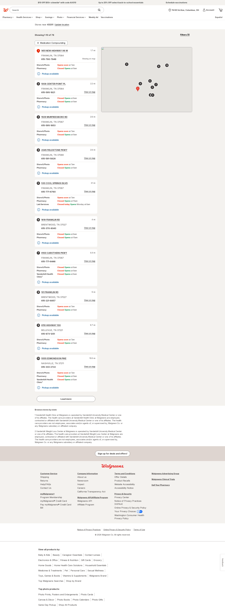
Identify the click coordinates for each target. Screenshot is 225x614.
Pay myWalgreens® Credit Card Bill (55, 506)
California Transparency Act (91, 491)
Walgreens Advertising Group (165, 473)
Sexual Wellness (96, 570)
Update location (62, 25)
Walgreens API (84, 501)
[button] (208, 10)
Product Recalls (122, 480)
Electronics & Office (48, 560)
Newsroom (82, 480)
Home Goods (44, 565)
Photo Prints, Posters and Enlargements (58, 594)
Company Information (87, 473)
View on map (89, 92)
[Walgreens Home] (5, 10)
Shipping (44, 477)
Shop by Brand (73, 581)
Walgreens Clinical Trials (163, 479)
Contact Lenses (92, 555)
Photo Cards (87, 594)
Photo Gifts (97, 599)
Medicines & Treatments (50, 570)
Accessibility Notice (123, 488)
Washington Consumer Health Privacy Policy (129, 517)
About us (81, 477)
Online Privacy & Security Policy (130, 507)
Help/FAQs (45, 484)
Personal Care (78, 570)
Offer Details (120, 477)
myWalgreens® (47, 494)
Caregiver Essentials (72, 555)
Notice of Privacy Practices (89, 530)
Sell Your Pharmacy (161, 485)
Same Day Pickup (47, 605)
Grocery (97, 560)
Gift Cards (86, 560)
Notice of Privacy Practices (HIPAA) (127, 502)
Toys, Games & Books (49, 575)
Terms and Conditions (124, 473)
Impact (80, 484)
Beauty (56, 555)
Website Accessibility (124, 484)
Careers (81, 488)
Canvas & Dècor (46, 599)
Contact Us (45, 488)
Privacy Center (121, 497)
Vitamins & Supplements (75, 575)
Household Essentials (95, 565)
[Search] (100, 10)
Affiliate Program (85, 504)
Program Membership (51, 497)
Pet (66, 570)
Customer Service (48, 473)
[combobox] (53, 10)
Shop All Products (68, 605)
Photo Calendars (81, 599)
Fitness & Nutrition (69, 560)
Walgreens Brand (97, 575)
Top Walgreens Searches (50, 581)
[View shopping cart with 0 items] (220, 10)
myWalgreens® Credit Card (53, 501)
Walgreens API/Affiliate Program (92, 497)
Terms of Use (139, 530)
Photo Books (63, 599)
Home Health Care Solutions (68, 565)
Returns (44, 480)
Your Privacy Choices (125, 511)
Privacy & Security (123, 494)
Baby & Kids (44, 555)
